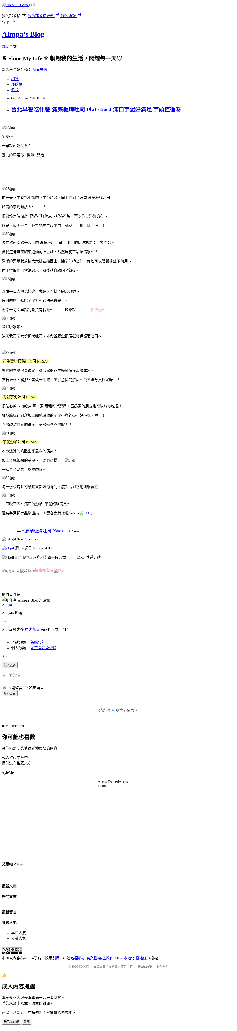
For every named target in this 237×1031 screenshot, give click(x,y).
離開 (27, 1022)
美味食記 (38, 642)
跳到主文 (9, 47)
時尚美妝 (39, 70)
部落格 (16, 84)
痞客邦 (30, 629)
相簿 (15, 79)
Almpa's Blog (23, 34)
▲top (6, 656)
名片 (15, 90)
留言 (40, 629)
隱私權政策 (144, 966)
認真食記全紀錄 (43, 648)
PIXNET (84, 966)
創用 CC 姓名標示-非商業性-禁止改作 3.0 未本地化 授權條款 (101, 958)
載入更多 (10, 665)
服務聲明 (162, 966)
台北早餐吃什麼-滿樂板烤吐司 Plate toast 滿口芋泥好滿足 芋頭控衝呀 (96, 110)
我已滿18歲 (11, 1022)
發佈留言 (10, 693)
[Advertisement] (86, 171)
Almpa (7, 605)
